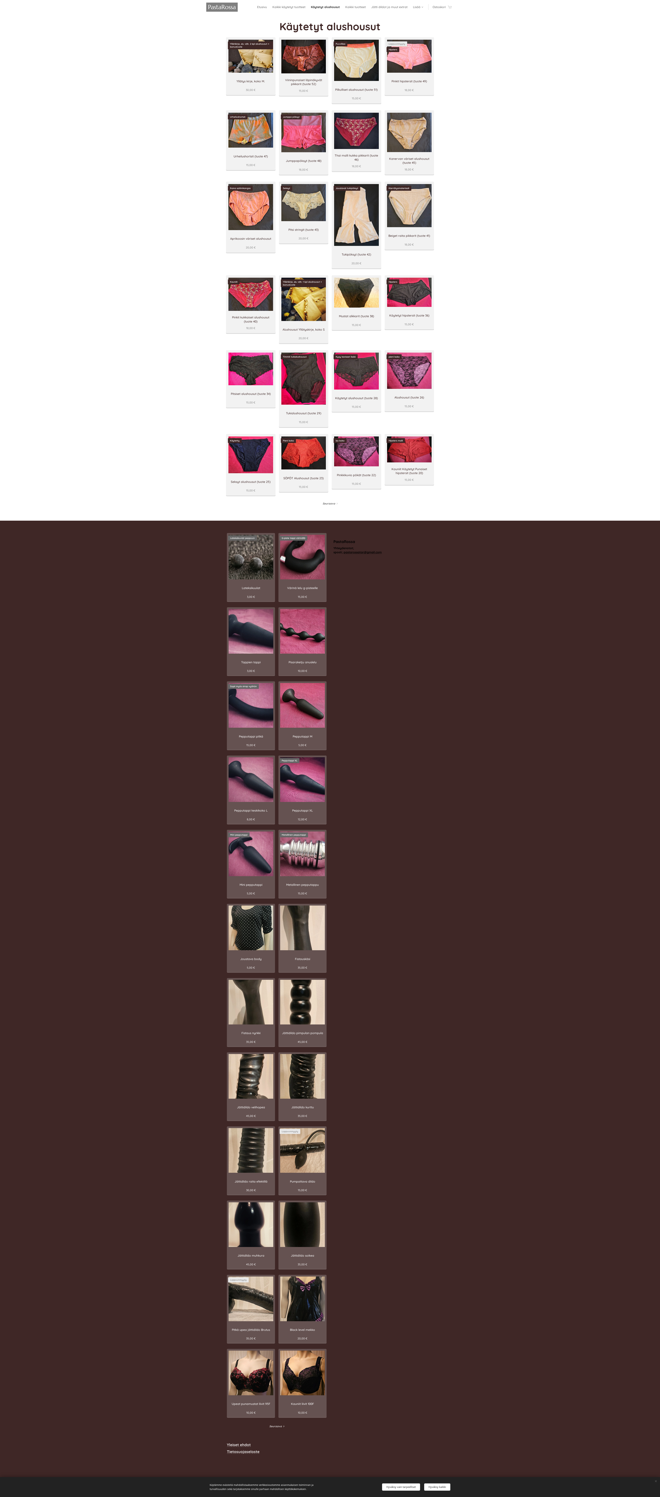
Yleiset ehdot (239, 1444)
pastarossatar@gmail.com (363, 552)
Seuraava (329, 503)
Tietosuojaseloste (243, 1451)
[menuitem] (263, 7)
